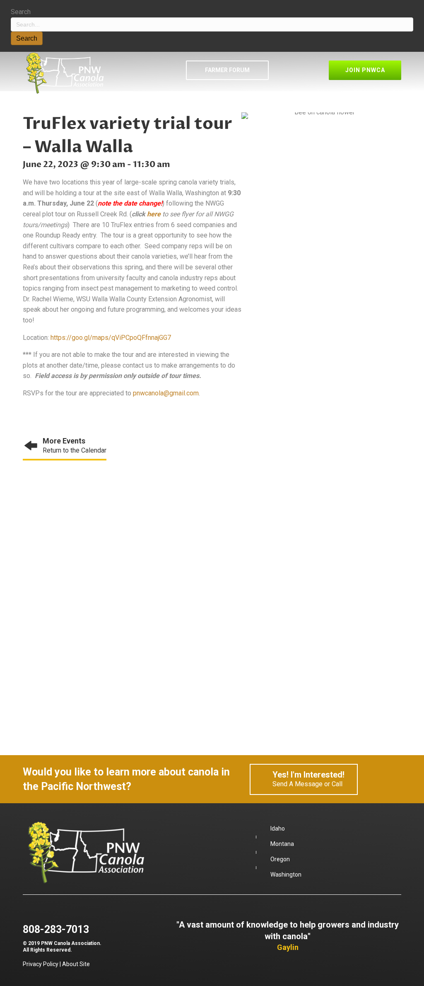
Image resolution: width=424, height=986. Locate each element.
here (154, 214)
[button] (227, 70)
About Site (76, 964)
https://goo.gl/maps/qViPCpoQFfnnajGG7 (111, 338)
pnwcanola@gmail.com (166, 393)
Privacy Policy (40, 964)
